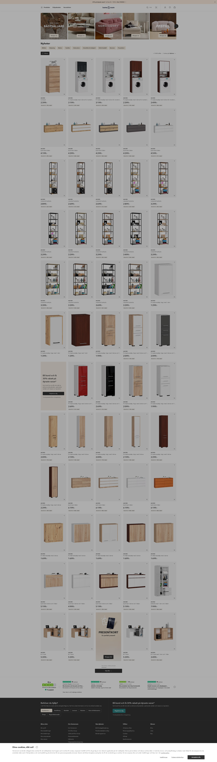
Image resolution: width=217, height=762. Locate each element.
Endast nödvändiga (178, 757)
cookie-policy (165, 753)
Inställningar (163, 757)
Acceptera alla (196, 757)
